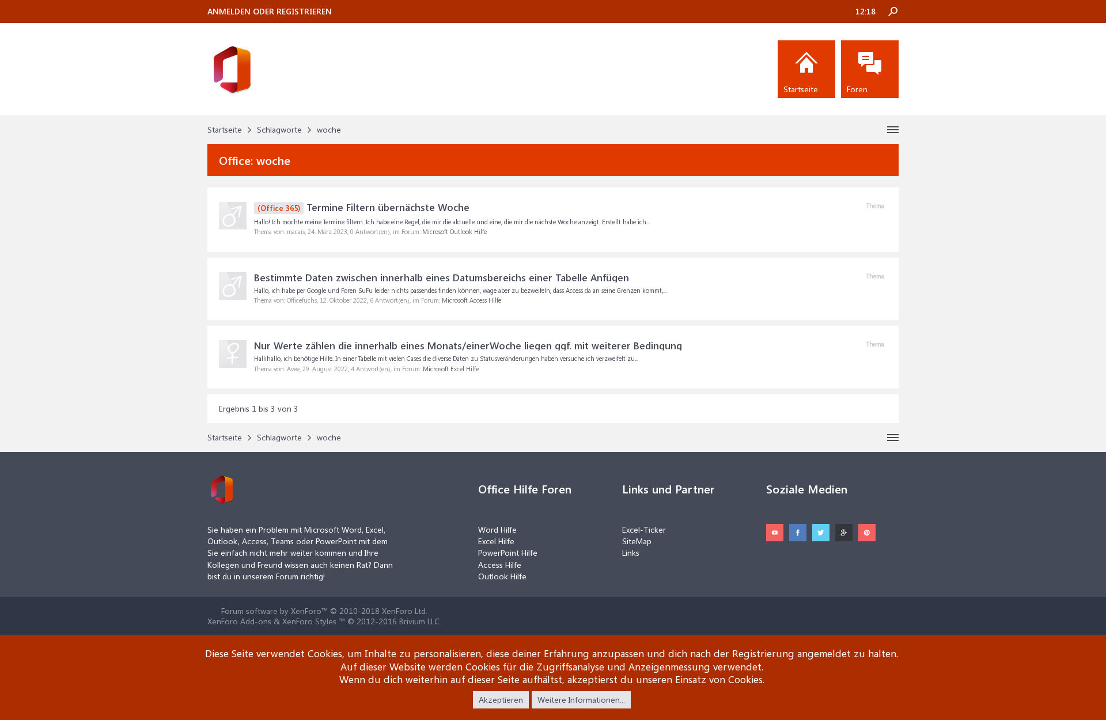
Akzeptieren (501, 699)
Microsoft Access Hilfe (471, 300)
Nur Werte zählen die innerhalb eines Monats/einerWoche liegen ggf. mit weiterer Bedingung (468, 345)
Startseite (800, 89)
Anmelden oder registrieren (269, 11)
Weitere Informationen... (581, 699)
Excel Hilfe (496, 541)
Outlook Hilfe (502, 576)
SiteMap (637, 541)
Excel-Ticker (644, 529)
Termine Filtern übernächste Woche (363, 207)
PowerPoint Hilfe (507, 552)
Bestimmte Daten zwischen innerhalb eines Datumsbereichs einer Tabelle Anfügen (441, 277)
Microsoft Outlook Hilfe (454, 231)
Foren (857, 89)
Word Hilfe (497, 529)
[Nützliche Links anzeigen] (893, 129)
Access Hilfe (499, 564)
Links (630, 552)
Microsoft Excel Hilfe (451, 368)
